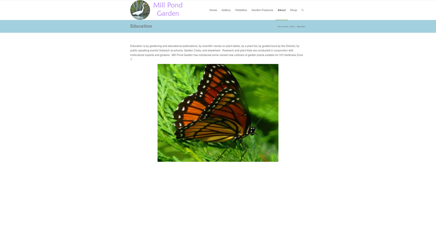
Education (141, 26)
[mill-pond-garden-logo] (158, 10)
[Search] (302, 10)
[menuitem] (213, 10)
